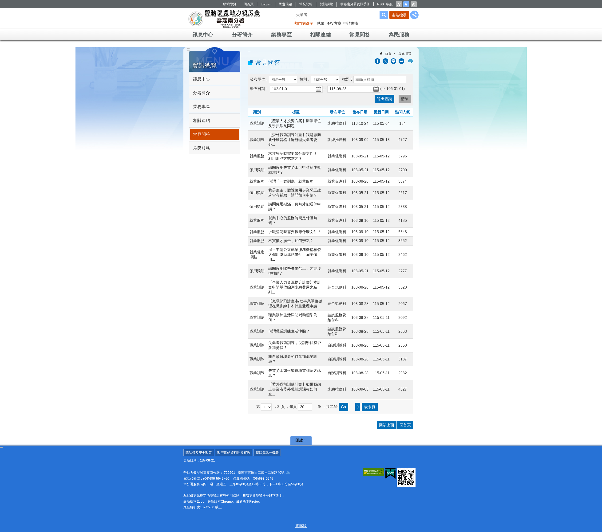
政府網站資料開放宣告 (233, 452)
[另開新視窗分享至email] (401, 61)
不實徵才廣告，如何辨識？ (290, 241)
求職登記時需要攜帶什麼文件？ (294, 232)
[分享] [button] (414, 15)
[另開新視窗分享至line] (393, 61)
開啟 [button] (299, 440)
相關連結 (320, 35)
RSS (380, 4)
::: (221, 4)
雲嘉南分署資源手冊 (355, 4)
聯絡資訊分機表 (267, 452)
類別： (305, 79)
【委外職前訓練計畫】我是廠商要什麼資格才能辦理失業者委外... (294, 140)
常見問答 (306, 4)
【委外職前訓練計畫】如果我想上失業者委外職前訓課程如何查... (294, 389)
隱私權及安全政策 (199, 452)
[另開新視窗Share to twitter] (385, 61)
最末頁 (369, 407)
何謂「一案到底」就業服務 (290, 181)
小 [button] (399, 4)
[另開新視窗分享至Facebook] (377, 61)
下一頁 (357, 407)
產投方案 (333, 23)
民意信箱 (285, 4)
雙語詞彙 (326, 4)
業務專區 (281, 35)
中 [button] (406, 4)
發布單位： (259, 79)
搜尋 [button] (384, 15)
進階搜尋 (399, 15)
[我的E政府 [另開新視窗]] (390, 473)
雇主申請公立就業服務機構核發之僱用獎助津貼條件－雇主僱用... (294, 255)
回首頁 (248, 4)
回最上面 (386, 425)
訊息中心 (203, 35)
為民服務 (399, 35)
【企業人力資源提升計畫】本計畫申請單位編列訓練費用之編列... (294, 287)
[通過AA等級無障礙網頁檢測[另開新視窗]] (373, 472)
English (266, 4)
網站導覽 (229, 4)
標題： (347, 79)
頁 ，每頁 (289, 407)
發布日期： (259, 89)
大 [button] (414, 4)
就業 (321, 23)
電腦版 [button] (301, 526)
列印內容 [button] (410, 61)
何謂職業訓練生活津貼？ (289, 331)
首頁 (388, 53)
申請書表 (350, 23)
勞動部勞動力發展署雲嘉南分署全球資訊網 (224, 19)
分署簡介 (242, 35)
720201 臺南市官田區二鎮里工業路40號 (255, 472)
